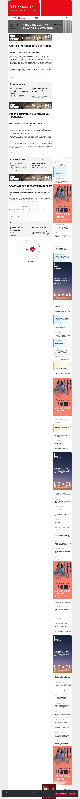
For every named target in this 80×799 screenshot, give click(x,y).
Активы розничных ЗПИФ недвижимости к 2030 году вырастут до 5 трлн (61, 172)
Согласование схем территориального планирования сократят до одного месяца (62, 735)
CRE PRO (40, 17)
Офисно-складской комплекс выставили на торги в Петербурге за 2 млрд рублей (62, 494)
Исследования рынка (60, 178)
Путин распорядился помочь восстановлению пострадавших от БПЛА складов (62, 743)
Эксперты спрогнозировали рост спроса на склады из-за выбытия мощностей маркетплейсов (62, 257)
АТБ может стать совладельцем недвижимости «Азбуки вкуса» (19, 90)
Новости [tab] (58, 158)
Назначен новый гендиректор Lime (62, 602)
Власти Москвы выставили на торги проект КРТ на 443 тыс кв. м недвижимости (63, 617)
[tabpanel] (62, 479)
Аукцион (57, 491)
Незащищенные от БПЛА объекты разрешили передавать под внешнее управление (63, 429)
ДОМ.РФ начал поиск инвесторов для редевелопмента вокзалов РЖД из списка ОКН (62, 536)
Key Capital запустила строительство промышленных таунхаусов (63, 632)
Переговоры (57, 332)
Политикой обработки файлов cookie (43, 794)
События (57, 519)
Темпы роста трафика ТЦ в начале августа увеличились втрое (62, 721)
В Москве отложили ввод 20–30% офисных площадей (62, 515)
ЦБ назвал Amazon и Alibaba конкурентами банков (40, 89)
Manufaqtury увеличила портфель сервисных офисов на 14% (62, 242)
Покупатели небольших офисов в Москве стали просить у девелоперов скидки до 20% (61, 625)
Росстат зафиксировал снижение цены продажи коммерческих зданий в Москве (62, 181)
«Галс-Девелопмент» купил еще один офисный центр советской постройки (62, 319)
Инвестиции (57, 499)
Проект (56, 232)
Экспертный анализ (59, 254)
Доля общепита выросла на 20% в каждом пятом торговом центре (62, 728)
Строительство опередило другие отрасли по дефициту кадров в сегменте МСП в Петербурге (62, 227)
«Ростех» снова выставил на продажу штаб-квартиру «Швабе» (63, 328)
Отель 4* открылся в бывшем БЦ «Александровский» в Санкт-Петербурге (62, 421)
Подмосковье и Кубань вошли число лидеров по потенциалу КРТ (63, 544)
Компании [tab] (67, 158)
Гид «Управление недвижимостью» (58, 17)
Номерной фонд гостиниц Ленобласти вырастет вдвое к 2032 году (62, 551)
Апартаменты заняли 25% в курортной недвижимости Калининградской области (61, 698)
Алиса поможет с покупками (38, 164)
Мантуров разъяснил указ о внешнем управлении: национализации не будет (61, 367)
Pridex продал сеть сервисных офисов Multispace (61, 449)
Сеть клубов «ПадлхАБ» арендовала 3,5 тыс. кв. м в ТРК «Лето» (63, 691)
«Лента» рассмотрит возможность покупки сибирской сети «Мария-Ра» (62, 609)
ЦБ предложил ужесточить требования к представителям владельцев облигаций (61, 164)
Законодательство (59, 161)
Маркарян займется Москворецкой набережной (17, 228)
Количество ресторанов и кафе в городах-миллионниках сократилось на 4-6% (62, 706)
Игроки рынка (58, 240)
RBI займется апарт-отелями (39, 228)
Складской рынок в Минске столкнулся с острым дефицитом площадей (62, 359)
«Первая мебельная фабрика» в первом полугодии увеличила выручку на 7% (61, 249)
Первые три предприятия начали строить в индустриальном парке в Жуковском (62, 305)
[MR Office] (40, 8)
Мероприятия (44, 17)
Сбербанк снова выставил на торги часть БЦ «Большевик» (62, 558)
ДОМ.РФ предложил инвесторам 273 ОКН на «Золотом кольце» (63, 502)
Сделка (56, 316)
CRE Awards (29, 17)
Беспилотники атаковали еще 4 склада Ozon (62, 522)
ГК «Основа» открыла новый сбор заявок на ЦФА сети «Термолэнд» (62, 312)
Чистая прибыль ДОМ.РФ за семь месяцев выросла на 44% (62, 342)
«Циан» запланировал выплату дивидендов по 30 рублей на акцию (62, 788)
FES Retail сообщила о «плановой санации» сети (62, 442)
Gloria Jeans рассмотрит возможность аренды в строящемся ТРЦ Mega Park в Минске (62, 335)
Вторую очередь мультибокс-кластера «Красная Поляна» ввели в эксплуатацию (62, 677)
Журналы (49, 17)
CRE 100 (33, 17)
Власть (56, 348)
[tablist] (62, 158)
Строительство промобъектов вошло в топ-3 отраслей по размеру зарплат (63, 685)
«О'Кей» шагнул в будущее (16, 164)
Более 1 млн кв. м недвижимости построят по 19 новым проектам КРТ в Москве (63, 529)
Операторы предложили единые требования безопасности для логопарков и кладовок (62, 351)
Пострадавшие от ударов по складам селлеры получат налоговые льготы (63, 508)
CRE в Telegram (58, 174)
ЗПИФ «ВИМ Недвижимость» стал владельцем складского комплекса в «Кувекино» (62, 375)
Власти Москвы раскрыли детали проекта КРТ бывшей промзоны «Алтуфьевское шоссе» (62, 235)
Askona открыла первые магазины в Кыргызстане (62, 436)
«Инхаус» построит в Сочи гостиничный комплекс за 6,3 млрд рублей (62, 714)
